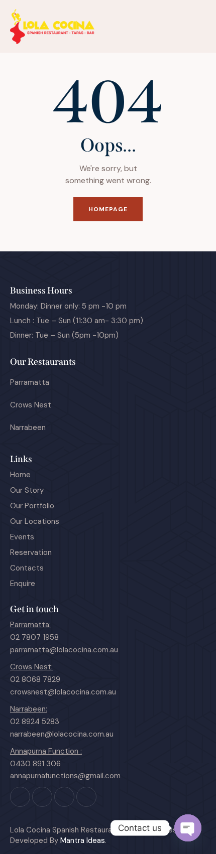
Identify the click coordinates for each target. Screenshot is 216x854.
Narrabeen (28, 427)
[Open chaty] (187, 827)
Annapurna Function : (46, 751)
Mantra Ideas (82, 840)
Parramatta (29, 382)
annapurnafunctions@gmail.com (65, 776)
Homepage (108, 209)
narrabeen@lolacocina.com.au (62, 734)
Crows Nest (30, 405)
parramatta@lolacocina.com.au (64, 650)
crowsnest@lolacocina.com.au (63, 692)
